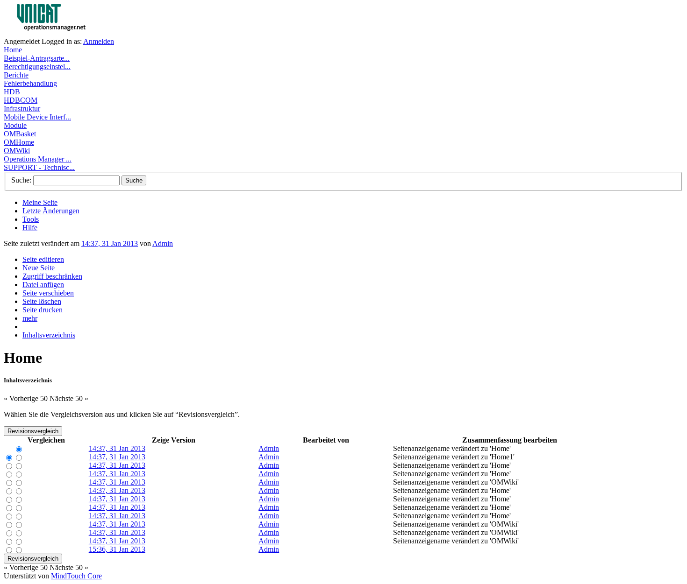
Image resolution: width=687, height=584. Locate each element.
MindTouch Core (76, 576)
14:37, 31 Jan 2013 (109, 243)
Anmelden (98, 41)
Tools (30, 219)
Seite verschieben (48, 293)
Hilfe (29, 228)
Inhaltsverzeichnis (48, 335)
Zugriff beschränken (52, 276)
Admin (162, 243)
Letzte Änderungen (50, 211)
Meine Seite (39, 202)
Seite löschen (41, 301)
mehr (29, 318)
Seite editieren (43, 259)
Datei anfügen (43, 284)
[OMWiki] (69, 35)
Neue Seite (38, 268)
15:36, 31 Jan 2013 (117, 549)
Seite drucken (42, 310)
